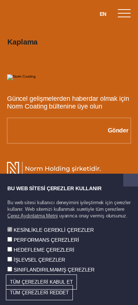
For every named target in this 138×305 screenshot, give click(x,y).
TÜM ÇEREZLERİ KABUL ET (41, 282)
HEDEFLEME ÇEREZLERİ (44, 250)
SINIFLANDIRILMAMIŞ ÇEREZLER (54, 270)
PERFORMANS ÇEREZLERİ (46, 240)
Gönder (118, 130)
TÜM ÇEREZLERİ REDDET (39, 292)
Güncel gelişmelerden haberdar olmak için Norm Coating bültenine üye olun (68, 102)
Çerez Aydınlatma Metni (32, 216)
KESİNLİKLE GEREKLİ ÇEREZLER (54, 230)
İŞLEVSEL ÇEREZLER (39, 260)
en (103, 14)
